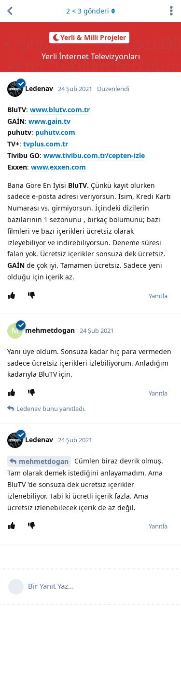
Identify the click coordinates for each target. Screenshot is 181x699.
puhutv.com (55, 132)
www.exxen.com (58, 166)
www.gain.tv (49, 121)
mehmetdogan (44, 461)
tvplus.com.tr (45, 143)
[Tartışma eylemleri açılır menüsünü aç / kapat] (171, 11)
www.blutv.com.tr (60, 109)
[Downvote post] (33, 296)
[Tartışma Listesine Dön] (9, 11)
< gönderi (87, 10)
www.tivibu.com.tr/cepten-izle (94, 155)
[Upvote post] (13, 296)
